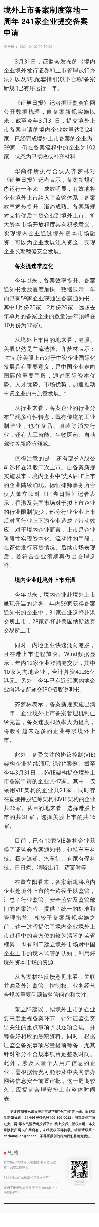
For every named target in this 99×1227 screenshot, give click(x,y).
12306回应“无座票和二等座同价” (27, 1177)
